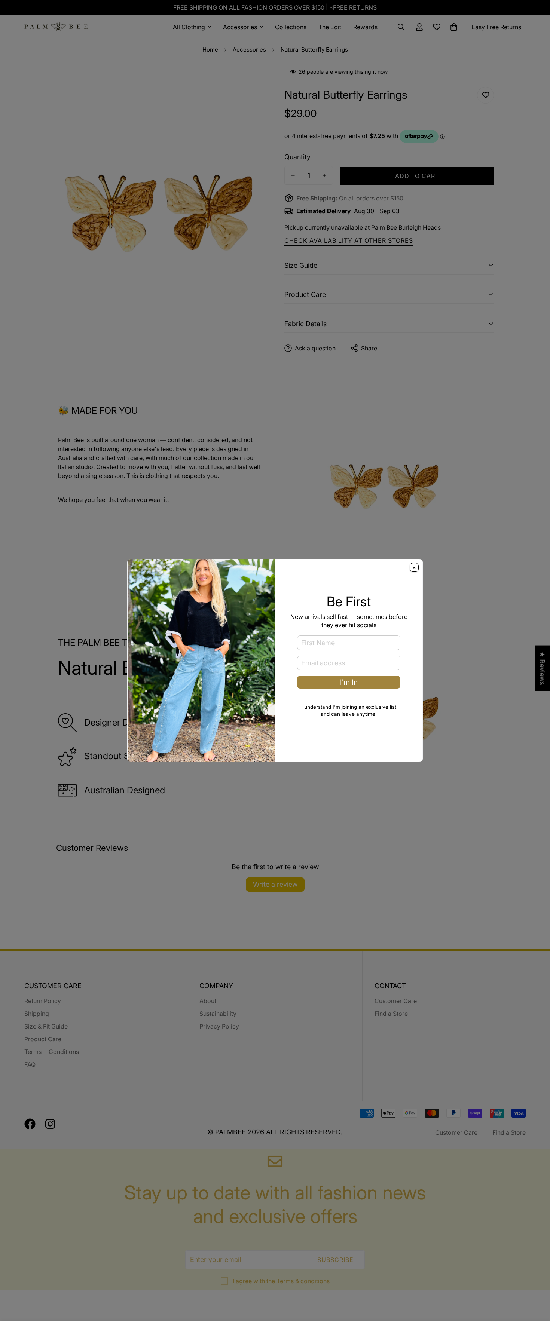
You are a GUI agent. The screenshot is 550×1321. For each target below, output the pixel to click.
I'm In (348, 682)
